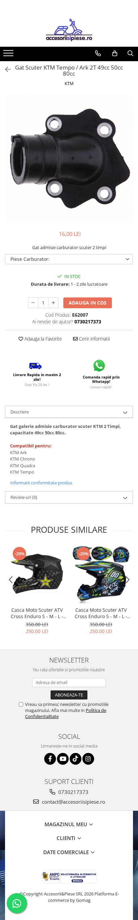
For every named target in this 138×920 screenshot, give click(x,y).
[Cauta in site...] (130, 53)
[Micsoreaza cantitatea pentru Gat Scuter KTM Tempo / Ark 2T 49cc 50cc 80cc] (33, 302)
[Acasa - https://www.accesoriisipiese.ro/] (69, 30)
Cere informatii (94, 338)
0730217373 (72, 792)
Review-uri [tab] (23, 497)
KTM (69, 83)
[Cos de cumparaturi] (115, 53)
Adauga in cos (88, 302)
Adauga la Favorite (42, 338)
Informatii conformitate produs (41, 483)
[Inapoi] (5, 69)
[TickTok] (75, 759)
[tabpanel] (69, 159)
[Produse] (9, 55)
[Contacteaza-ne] (98, 53)
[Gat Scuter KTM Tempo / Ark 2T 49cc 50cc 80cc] (69, 159)
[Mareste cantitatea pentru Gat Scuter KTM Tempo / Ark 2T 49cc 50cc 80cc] (53, 302)
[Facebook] (50, 759)
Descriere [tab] (19, 412)
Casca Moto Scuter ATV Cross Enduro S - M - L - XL (37, 613)
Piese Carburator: (30, 259)
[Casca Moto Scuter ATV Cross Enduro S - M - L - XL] (37, 574)
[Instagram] (88, 759)
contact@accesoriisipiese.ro (73, 801)
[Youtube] (63, 759)
